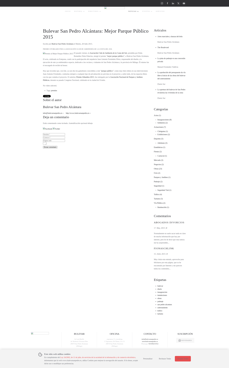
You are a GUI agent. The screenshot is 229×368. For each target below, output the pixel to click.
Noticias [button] (132, 11)
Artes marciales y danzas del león (169, 36)
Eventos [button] (146, 11)
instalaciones (162, 295)
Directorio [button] (93, 11)
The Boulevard (163, 47)
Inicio (68, 11)
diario (159, 289)
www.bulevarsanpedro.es (150, 341)
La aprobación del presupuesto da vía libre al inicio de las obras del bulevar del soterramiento (171, 75)
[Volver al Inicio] (114, 13)
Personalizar (147, 359)
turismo (160, 314)
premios (54, 91)
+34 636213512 (153, 344)
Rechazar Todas (165, 359)
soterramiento (162, 308)
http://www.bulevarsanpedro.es (77, 113)
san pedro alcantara (164, 304)
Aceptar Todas (182, 359)
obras (159, 298)
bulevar (160, 286)
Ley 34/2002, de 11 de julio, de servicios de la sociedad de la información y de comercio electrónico (97, 357)
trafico (159, 311)
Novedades (187, 340)
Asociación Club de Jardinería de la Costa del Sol (108, 53)
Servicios (160, 11)
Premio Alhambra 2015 (85, 77)
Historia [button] (78, 11)
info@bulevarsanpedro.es (52, 113)
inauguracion (162, 292)
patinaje (160, 301)
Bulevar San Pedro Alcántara (62, 44)
